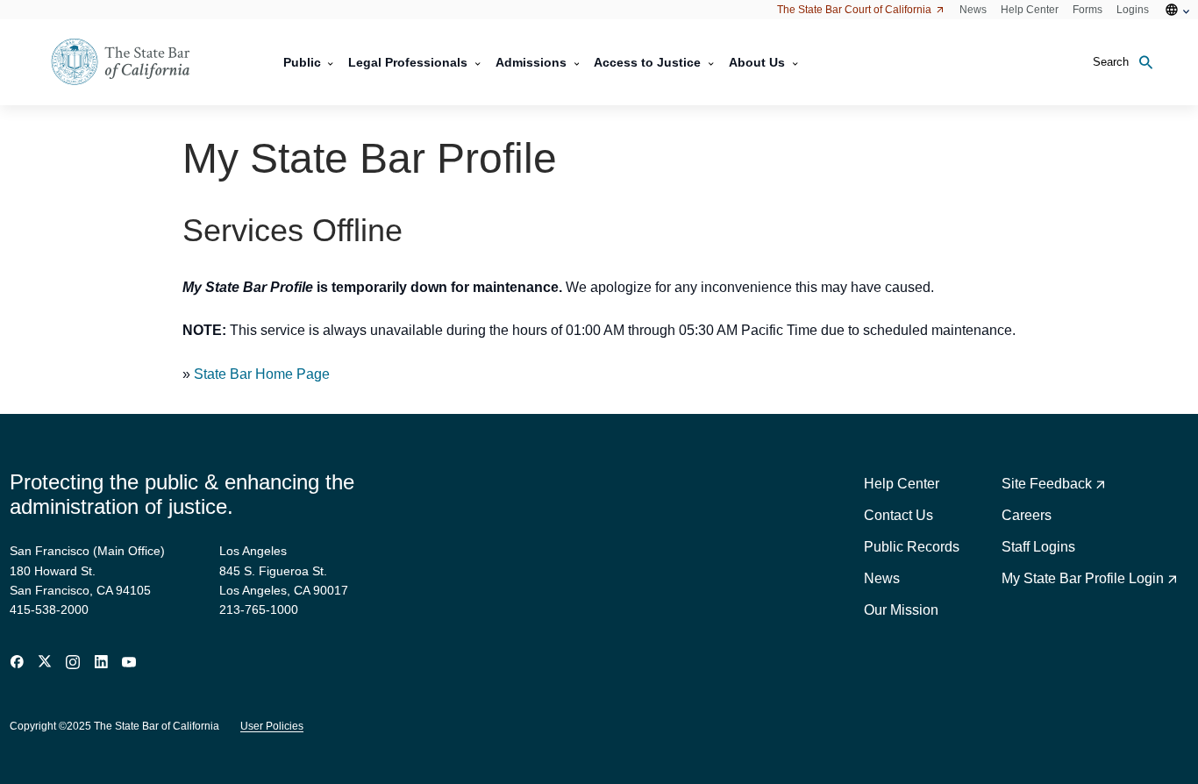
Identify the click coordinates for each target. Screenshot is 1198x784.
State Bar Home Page (262, 374)
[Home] (131, 62)
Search (1111, 61)
